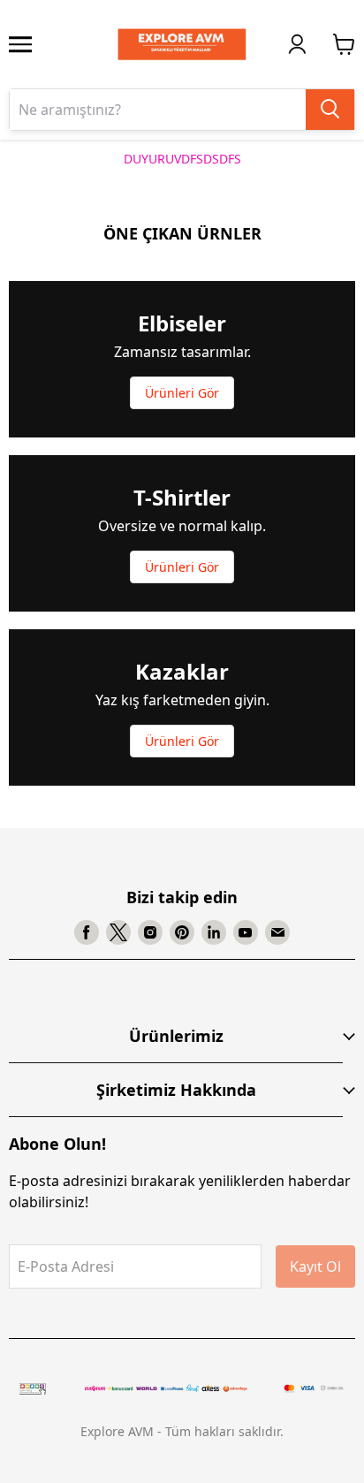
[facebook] (86, 932)
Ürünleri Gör (182, 392)
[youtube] (245, 932)
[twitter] (118, 932)
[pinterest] (182, 932)
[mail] (277, 932)
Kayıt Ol (315, 1266)
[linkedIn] (213, 932)
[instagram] (150, 932)
